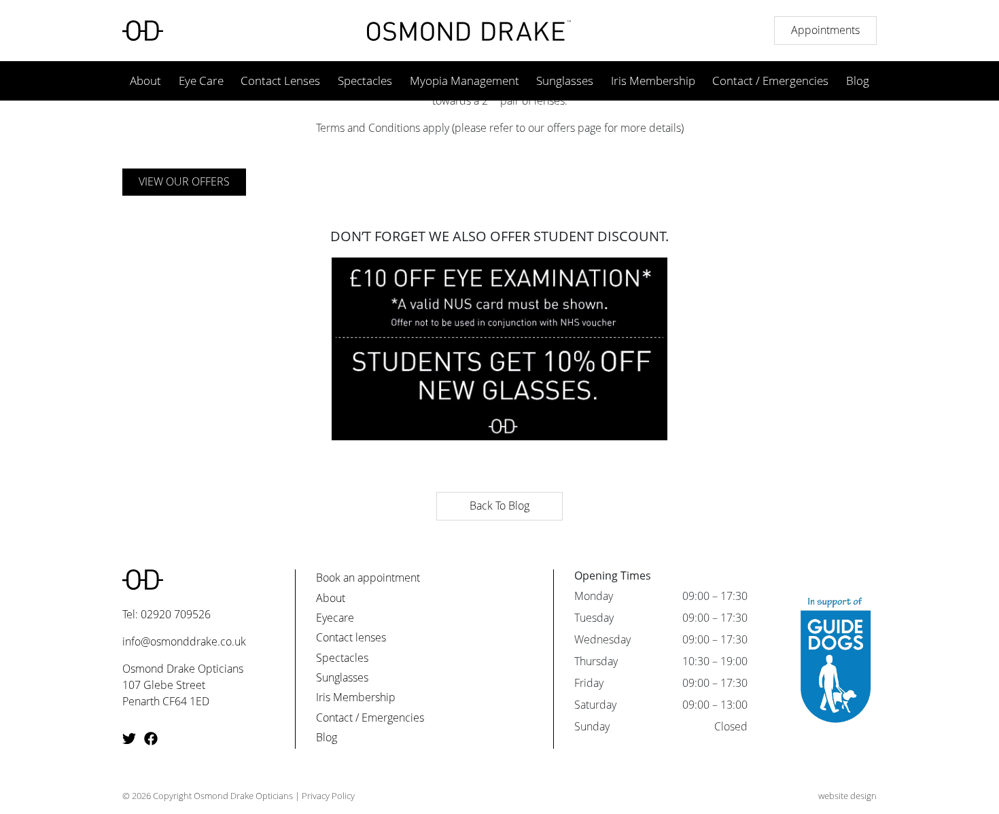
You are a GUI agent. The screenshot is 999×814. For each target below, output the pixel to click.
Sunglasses (564, 80)
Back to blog (499, 505)
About (145, 80)
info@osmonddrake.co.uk (184, 641)
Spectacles (365, 80)
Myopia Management (464, 80)
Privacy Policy (328, 796)
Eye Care (201, 80)
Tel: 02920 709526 (166, 614)
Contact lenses (351, 637)
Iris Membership (653, 80)
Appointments (825, 29)
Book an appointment (368, 577)
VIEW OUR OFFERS (184, 181)
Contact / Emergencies (770, 80)
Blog (857, 80)
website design (847, 796)
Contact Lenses (280, 80)
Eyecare (335, 617)
